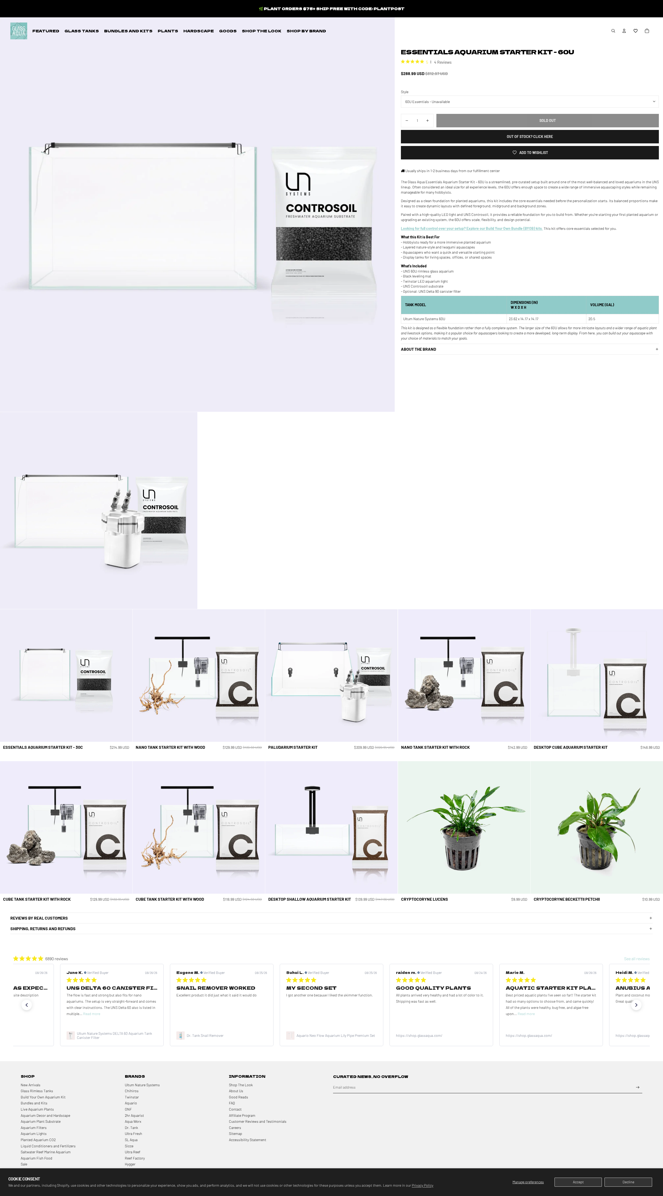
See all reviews (637, 958)
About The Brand (418, 349)
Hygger (130, 1164)
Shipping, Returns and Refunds (43, 928)
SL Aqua (131, 1140)
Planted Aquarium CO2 (38, 1140)
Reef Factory (135, 1158)
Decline (628, 1182)
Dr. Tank (131, 1127)
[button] (635, 30)
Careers (235, 1127)
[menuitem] (45, 30)
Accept (578, 1182)
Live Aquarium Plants (37, 1109)
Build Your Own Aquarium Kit (43, 1097)
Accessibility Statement (247, 1140)
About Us (236, 1091)
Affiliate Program (242, 1115)
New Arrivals (30, 1085)
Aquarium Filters (34, 1127)
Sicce (129, 1146)
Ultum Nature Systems (142, 1085)
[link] (112, 1035)
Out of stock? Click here (530, 136)
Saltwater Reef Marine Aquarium (46, 1152)
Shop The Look (241, 1085)
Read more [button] (416, 1013)
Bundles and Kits (34, 1103)
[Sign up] (637, 1087)
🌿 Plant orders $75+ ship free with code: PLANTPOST (332, 8)
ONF (128, 1109)
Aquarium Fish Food (36, 1158)
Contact (235, 1109)
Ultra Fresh (133, 1133)
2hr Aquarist (134, 1115)
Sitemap (235, 1133)
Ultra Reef (132, 1152)
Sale (24, 1164)
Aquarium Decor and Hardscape (45, 1115)
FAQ (232, 1103)
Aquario (131, 1103)
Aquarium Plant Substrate (41, 1121)
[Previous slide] (273, 675)
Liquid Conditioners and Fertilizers (48, 1146)
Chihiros (132, 1091)
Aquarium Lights (34, 1133)
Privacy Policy (422, 1185)
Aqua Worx (133, 1121)
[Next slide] (390, 675)
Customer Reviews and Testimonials (257, 1121)
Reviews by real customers (39, 917)
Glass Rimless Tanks (37, 1091)
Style (404, 91)
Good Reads (238, 1097)
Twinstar (132, 1097)
